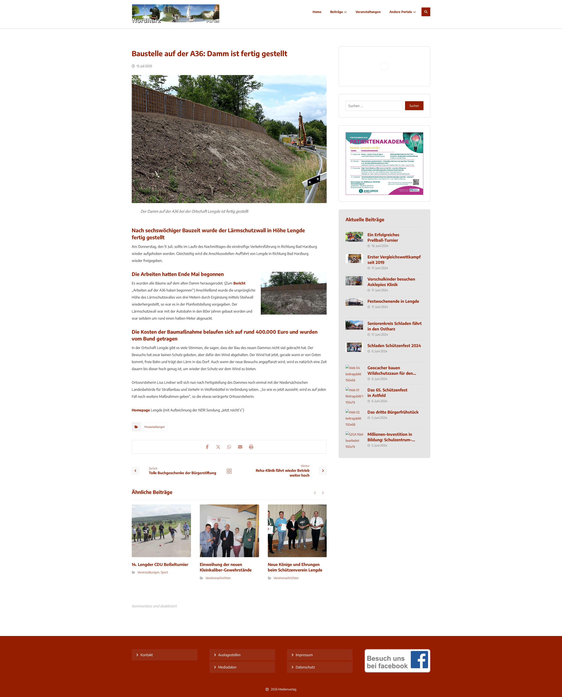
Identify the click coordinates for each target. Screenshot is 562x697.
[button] (426, 11)
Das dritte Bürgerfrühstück (393, 411)
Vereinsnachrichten (218, 578)
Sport (164, 572)
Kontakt (146, 655)
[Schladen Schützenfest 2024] (354, 351)
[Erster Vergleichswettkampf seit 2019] (354, 263)
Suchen (414, 106)
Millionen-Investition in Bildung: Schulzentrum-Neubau (389, 440)
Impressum (304, 655)
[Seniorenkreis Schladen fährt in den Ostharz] (354, 329)
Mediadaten (227, 667)
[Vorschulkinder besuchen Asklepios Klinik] (354, 285)
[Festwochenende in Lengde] (354, 307)
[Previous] (315, 493)
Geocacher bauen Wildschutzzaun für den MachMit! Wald (390, 373)
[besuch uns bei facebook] (397, 671)
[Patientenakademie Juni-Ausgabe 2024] (384, 163)
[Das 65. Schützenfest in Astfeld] (354, 396)
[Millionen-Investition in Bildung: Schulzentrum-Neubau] (354, 440)
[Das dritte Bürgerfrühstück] (354, 418)
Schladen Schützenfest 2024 (394, 345)
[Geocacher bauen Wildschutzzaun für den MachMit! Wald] (354, 373)
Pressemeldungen (154, 427)
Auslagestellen (229, 655)
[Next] (323, 493)
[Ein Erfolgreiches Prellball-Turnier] (354, 240)
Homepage (141, 410)
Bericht (239, 283)
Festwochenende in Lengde (393, 301)
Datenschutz (305, 667)
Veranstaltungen (148, 572)
